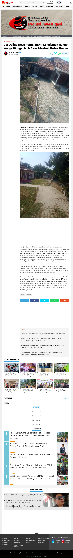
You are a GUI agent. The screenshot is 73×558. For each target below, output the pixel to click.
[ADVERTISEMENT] (36, 34)
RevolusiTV (41, 542)
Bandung (4, 538)
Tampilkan (65, 398)
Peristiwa (27, 6)
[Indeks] (57, 2)
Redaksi (12, 553)
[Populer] (60, 2)
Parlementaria (59, 6)
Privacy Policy (19, 553)
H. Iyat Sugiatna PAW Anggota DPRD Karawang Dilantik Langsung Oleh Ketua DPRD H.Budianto (23, 501)
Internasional (6, 540)
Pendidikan (49, 6)
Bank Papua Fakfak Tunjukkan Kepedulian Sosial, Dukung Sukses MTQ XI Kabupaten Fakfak (30, 444)
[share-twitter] (55, 53)
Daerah (8, 6)
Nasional (41, 6)
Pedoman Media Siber (31, 553)
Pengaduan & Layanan (44, 553)
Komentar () (65, 53)
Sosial (67, 6)
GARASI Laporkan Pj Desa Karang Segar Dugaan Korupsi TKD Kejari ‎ (30, 455)
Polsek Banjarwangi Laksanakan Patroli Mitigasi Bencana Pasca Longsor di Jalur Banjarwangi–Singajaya (30, 435)
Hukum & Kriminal (17, 6)
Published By (55, 553)
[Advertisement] (11, 83)
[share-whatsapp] (59, 53)
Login (61, 553)
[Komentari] (64, 300)
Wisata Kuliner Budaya (18, 545)
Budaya (16, 538)
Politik (34, 6)
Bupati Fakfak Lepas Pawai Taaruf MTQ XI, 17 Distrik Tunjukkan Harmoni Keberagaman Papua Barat (32, 477)
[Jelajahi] (71, 2)
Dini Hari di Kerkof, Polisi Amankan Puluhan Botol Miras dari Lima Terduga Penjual (32, 36)
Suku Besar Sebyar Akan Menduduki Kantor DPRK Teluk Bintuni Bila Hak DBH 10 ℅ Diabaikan (31, 466)
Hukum (13, 41)
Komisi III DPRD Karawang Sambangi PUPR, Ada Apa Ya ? (23, 496)
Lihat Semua (36, 407)
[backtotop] (36, 534)
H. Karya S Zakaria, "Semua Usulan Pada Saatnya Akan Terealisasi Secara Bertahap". (23, 507)
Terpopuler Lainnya (36, 486)
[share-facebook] (51, 53)
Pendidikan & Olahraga (5, 543)
